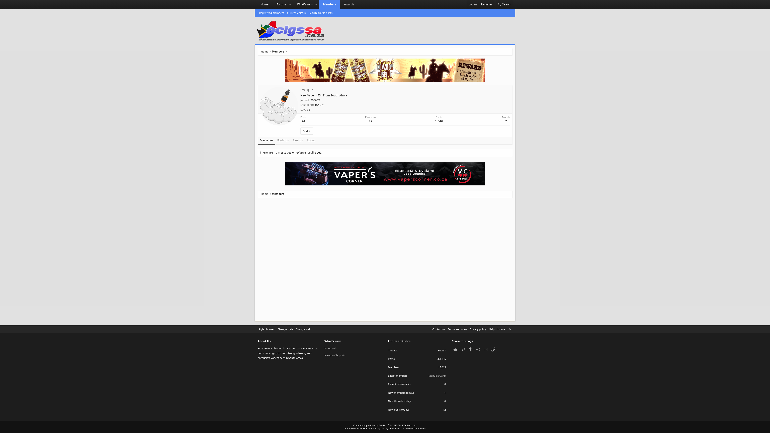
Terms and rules (457, 329)
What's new (305, 4)
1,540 (439, 121)
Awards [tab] (298, 140)
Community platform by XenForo (385, 425)
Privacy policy (478, 329)
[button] (290, 4)
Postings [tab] (283, 140)
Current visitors (296, 13)
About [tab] (311, 140)
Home (264, 4)
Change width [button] (304, 329)
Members (329, 4)
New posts (330, 348)
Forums (282, 4)
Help (491, 329)
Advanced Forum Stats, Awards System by (385, 428)
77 (370, 121)
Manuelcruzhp (437, 375)
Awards (349, 4)
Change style (285, 329)
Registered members (271, 13)
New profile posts (334, 355)
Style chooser (266, 329)
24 (303, 121)
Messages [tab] (266, 140)
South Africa (339, 95)
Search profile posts (320, 13)
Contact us (438, 329)
